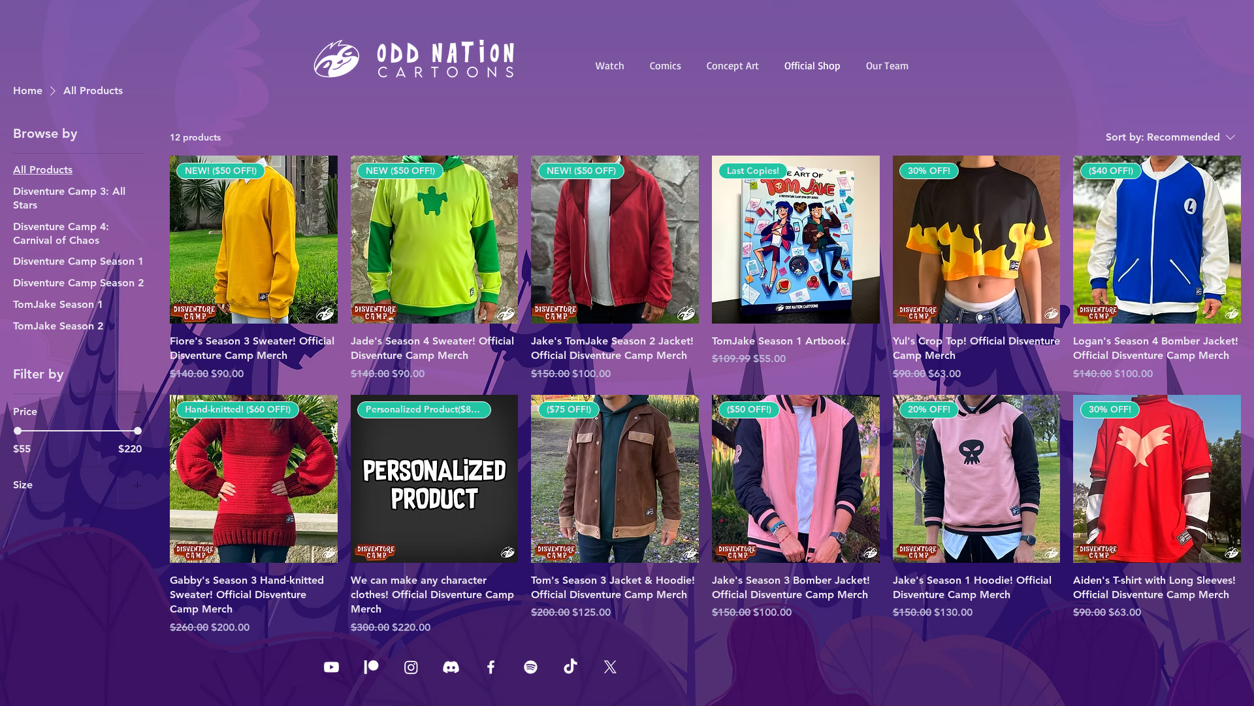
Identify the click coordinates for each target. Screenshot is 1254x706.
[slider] (17, 431)
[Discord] (451, 667)
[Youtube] (331, 667)
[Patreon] (371, 667)
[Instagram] (411, 667)
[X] (610, 667)
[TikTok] (570, 667)
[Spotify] (530, 667)
